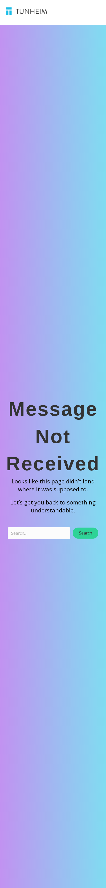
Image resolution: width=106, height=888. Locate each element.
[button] (85, 533)
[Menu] (76, 11)
